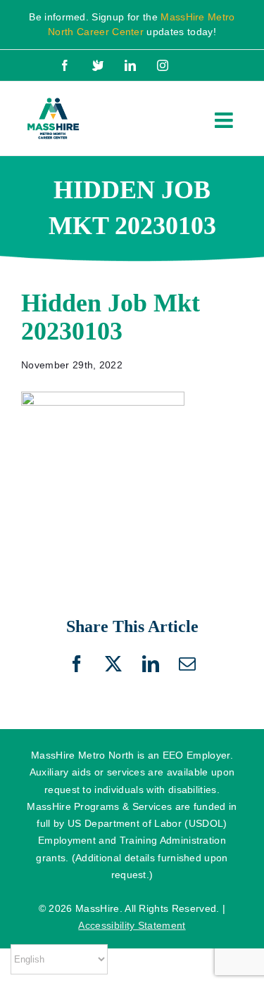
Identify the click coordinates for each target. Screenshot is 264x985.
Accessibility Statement (131, 925)
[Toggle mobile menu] (225, 120)
